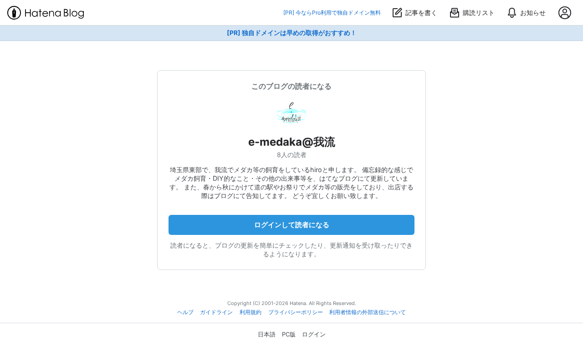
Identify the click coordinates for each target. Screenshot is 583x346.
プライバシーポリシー (295, 312)
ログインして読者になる (291, 224)
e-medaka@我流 (291, 141)
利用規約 (250, 312)
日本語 (267, 334)
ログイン (314, 334)
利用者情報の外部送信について (367, 312)
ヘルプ (185, 312)
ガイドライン (216, 312)
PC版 (289, 334)
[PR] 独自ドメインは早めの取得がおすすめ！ (292, 32)
